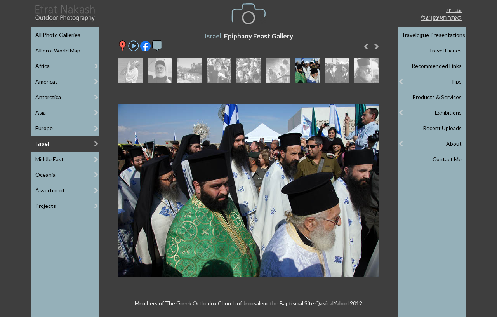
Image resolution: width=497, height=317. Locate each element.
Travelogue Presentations (433, 34)
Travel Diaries (445, 50)
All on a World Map (57, 50)
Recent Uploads (442, 128)
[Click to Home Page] (64, 13)
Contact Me (447, 159)
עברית (454, 9)
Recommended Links (437, 66)
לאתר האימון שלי (441, 17)
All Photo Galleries (57, 34)
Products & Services (437, 97)
